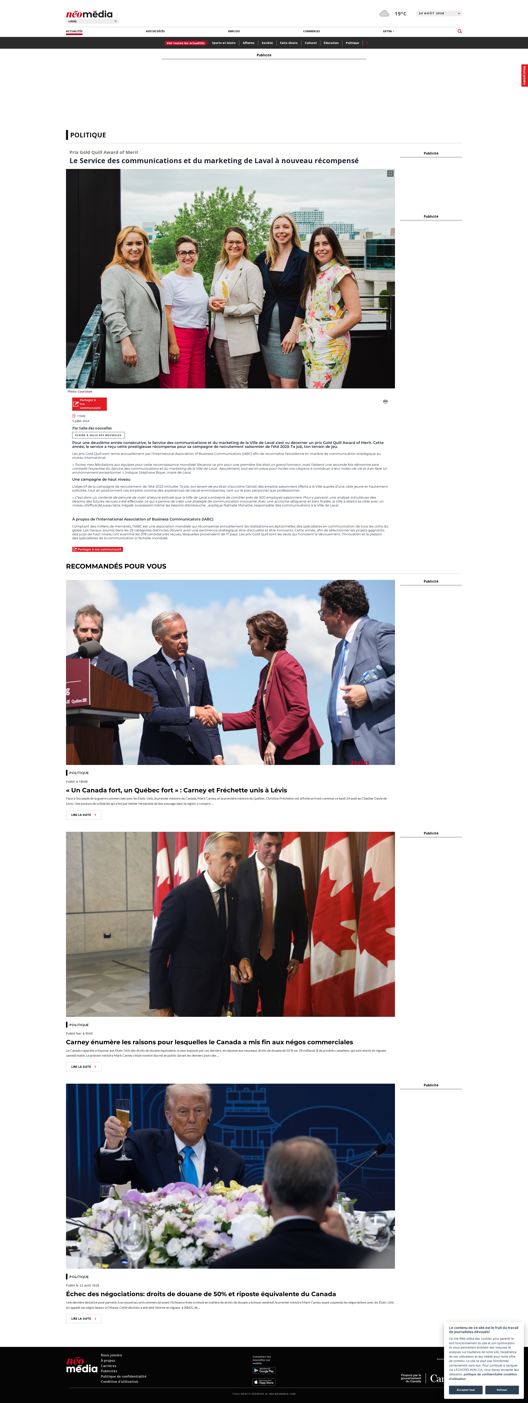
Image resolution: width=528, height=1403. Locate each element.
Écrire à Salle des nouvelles (98, 435)
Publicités (109, 1371)
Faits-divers (289, 43)
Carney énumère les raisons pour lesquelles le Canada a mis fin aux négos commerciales (209, 1042)
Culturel (311, 43)
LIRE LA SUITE (81, 815)
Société (267, 43)
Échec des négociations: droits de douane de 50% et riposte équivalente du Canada (201, 1294)
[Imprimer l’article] (385, 402)
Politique (352, 43)
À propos (108, 1360)
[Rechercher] (460, 31)
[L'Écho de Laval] (82, 1370)
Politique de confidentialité (123, 1376)
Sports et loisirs (224, 43)
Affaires (249, 43)
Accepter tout (466, 1389)
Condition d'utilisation (119, 1381)
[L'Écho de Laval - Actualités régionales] (89, 14)
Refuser (502, 1389)
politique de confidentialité (483, 1374)
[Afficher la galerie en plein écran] (390, 173)
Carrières (108, 1366)
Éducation (331, 43)
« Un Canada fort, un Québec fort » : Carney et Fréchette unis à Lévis (176, 790)
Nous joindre (111, 1355)
